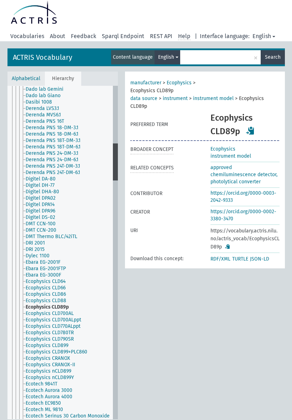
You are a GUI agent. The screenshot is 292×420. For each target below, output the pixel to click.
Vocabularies (27, 36)
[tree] (62, 252)
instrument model (213, 98)
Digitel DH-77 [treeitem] (40, 185)
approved (221, 167)
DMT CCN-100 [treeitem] (41, 224)
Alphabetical (26, 78)
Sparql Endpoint (123, 36)
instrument (175, 98)
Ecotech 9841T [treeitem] (41, 384)
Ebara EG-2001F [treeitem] (43, 262)
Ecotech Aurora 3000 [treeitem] (49, 390)
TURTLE (240, 259)
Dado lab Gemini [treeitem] (44, 89)
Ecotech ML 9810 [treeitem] (44, 409)
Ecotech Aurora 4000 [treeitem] (49, 397)
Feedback (83, 36)
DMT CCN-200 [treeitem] (41, 230)
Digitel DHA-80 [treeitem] (42, 192)
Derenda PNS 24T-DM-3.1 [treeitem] (53, 166)
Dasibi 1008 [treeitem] (39, 102)
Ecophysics (179, 83)
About (57, 36)
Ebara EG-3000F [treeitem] (43, 275)
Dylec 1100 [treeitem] (37, 256)
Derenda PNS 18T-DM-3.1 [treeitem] (53, 140)
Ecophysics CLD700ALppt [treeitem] (53, 320)
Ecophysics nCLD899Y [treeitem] (50, 377)
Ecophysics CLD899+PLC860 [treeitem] (56, 352)
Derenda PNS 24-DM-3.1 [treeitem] (52, 153)
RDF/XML (220, 259)
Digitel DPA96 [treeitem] (40, 211)
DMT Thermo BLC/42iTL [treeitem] (51, 236)
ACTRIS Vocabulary (42, 57)
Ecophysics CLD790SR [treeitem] (50, 339)
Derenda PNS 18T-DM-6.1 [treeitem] (53, 147)
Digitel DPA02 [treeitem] (41, 198)
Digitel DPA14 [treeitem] (40, 204)
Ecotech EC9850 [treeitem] (43, 403)
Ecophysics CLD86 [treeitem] (46, 294)
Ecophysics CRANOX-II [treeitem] (50, 365)
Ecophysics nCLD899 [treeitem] (48, 371)
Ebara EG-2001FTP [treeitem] (46, 269)
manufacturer (145, 83)
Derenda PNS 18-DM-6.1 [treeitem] (52, 134)
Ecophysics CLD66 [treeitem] (46, 288)
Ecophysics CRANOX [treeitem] (48, 358)
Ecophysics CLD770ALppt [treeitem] (53, 326)
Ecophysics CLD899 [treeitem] (47, 345)
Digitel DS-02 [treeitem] (40, 217)
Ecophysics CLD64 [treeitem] (46, 281)
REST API (161, 36)
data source (143, 98)
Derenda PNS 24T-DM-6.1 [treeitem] (53, 172)
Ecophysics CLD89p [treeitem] (47, 307)
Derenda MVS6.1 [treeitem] (43, 115)
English (261, 36)
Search (273, 57)
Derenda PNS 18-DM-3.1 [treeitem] (52, 128)
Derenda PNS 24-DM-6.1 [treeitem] (52, 160)
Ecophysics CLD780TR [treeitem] (50, 333)
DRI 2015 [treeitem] (35, 249)
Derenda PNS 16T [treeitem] (45, 121)
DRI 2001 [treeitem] (35, 243)
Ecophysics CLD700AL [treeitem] (50, 313)
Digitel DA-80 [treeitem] (41, 179)
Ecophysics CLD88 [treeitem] (46, 301)
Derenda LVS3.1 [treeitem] (42, 108)
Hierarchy (63, 78)
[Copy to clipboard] (250, 130)
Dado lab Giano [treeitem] (43, 96)
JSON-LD (259, 259)
